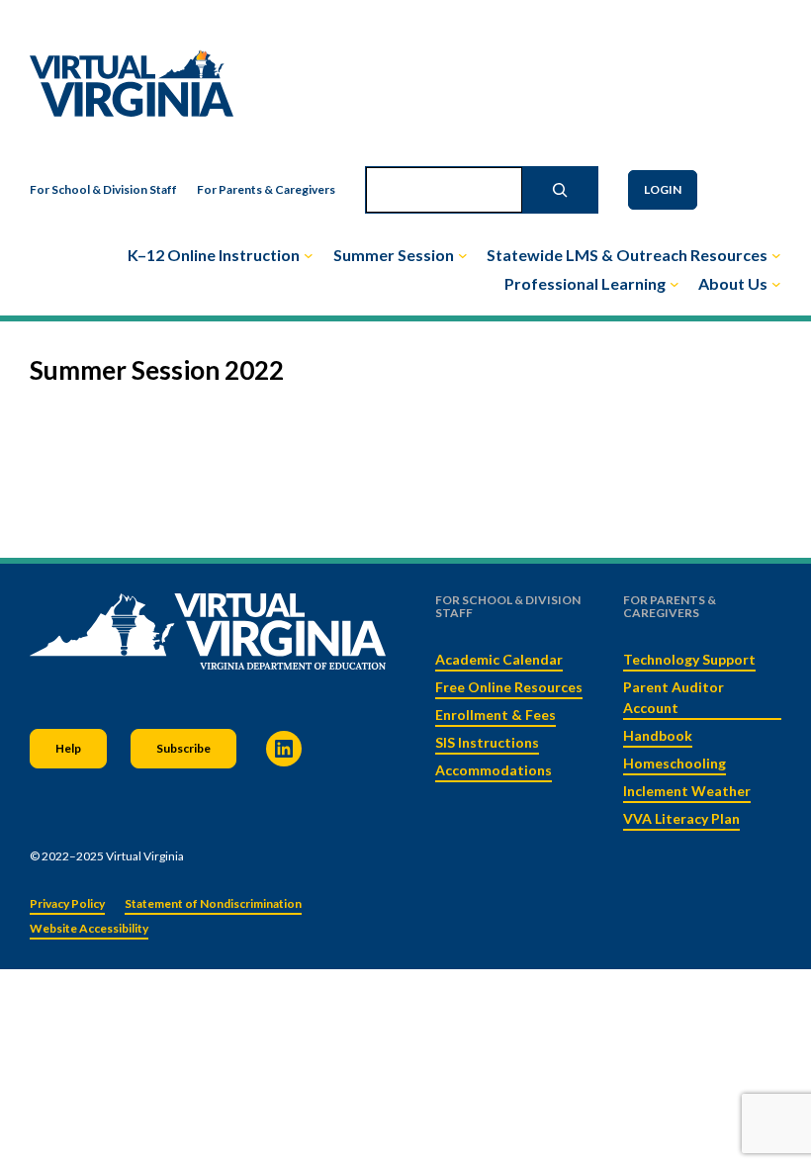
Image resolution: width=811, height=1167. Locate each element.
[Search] (559, 190)
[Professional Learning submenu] (674, 284)
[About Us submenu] (776, 284)
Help (68, 748)
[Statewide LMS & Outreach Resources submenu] (776, 255)
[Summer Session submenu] (463, 255)
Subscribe (183, 748)
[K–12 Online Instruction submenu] (309, 255)
